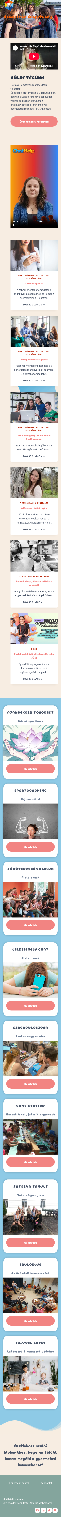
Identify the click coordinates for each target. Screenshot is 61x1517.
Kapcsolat (46, 1483)
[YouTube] (55, 1510)
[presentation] (34, 255)
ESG (47, 276)
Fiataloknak (26, 503)
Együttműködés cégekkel (31, 276)
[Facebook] (37, 1510)
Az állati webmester (41, 1503)
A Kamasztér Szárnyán (34, 508)
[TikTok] (49, 1510)
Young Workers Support (34, 359)
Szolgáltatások (34, 278)
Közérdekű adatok (19, 1483)
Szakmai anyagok (39, 576)
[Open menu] (55, 5)
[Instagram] (43, 1510)
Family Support (34, 283)
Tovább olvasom (34, 305)
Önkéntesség (41, 503)
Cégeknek (24, 576)
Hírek (34, 649)
